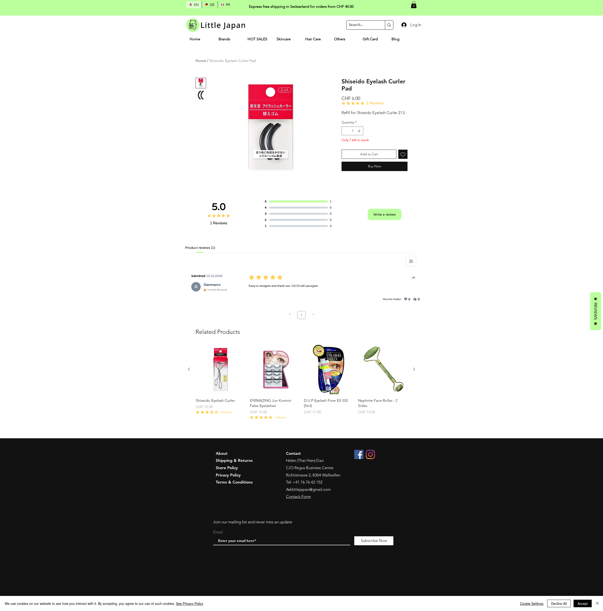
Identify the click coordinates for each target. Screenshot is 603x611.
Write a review (384, 214)
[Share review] (413, 277)
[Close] (597, 603)
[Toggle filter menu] (411, 261)
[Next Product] (414, 369)
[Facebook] (358, 454)
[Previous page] (290, 315)
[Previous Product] (189, 369)
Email (218, 532)
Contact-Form (298, 496)
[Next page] (313, 315)
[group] (301, 385)
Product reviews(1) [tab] (200, 248)
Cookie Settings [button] (531, 603)
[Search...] (389, 25)
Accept (583, 603)
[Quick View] (220, 369)
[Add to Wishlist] (402, 154)
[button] (414, 4)
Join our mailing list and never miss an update (252, 522)
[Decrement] (345, 131)
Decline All (559, 603)
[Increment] (360, 131)
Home (201, 60)
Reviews (595, 311)
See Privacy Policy (189, 603)
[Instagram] (370, 454)
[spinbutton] (352, 131)
